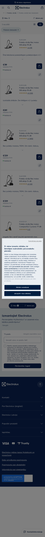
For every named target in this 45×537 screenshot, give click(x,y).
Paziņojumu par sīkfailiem (12, 279)
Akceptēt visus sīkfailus (22, 293)
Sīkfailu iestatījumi (22, 287)
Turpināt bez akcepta (35, 241)
